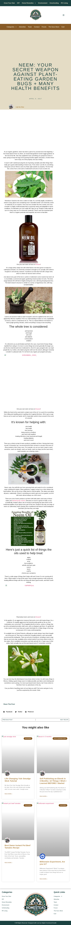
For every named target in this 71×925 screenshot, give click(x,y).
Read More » (8, 794)
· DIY (18, 3)
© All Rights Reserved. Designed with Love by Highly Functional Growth (35, 923)
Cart (62, 27)
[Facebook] (59, 15)
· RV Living (64, 3)
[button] (4, 15)
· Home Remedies (27, 3)
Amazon (37, 264)
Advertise (22, 27)
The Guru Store (54, 27)
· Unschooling (54, 3)
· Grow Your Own (9, 3)
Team (30, 27)
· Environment (42, 3)
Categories (10, 27)
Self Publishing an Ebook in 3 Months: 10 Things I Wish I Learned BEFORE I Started (53, 780)
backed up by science (18, 500)
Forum (44, 27)
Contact (36, 27)
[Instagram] (63, 15)
